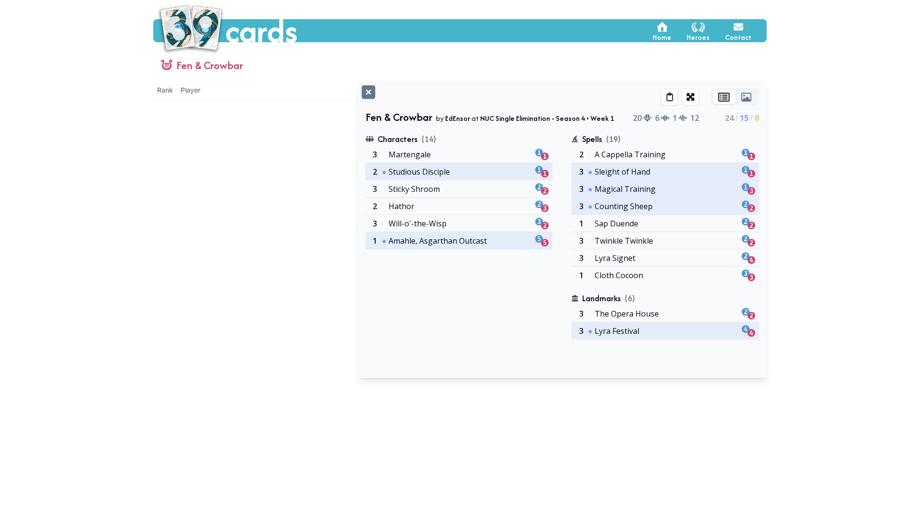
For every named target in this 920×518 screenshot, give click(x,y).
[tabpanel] (562, 239)
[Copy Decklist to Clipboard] (669, 97)
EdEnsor (457, 118)
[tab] (724, 97)
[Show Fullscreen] (690, 97)
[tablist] (735, 97)
